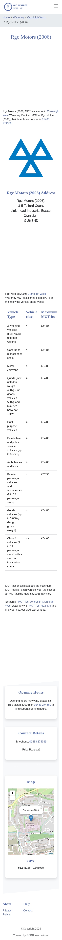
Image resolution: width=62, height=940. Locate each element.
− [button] (12, 798)
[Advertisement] (31, 74)
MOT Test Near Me (40, 605)
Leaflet (50, 853)
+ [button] (12, 793)
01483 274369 (42, 704)
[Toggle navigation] (56, 6)
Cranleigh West (36, 17)
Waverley (18, 17)
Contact (27, 910)
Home (6, 17)
